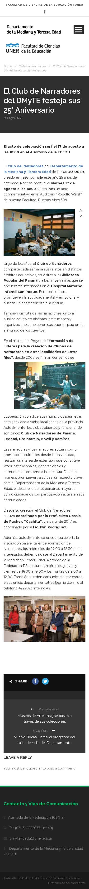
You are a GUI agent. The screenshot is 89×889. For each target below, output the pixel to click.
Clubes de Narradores (32, 66)
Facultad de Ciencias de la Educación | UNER (44, 4)
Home (8, 66)
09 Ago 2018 (13, 118)
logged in (33, 768)
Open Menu (79, 29)
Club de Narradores (25, 166)
